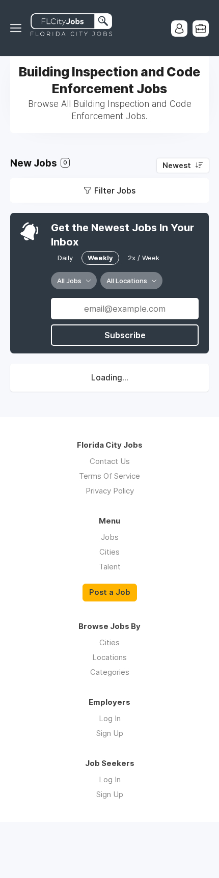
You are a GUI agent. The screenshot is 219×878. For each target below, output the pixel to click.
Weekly (100, 258)
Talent (110, 566)
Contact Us (110, 461)
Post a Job (109, 592)
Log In (110, 718)
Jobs (110, 537)
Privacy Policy (110, 491)
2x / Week (143, 258)
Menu (17, 28)
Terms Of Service (109, 476)
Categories (109, 672)
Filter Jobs (114, 190)
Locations (109, 657)
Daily (65, 258)
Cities (109, 552)
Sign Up (109, 733)
